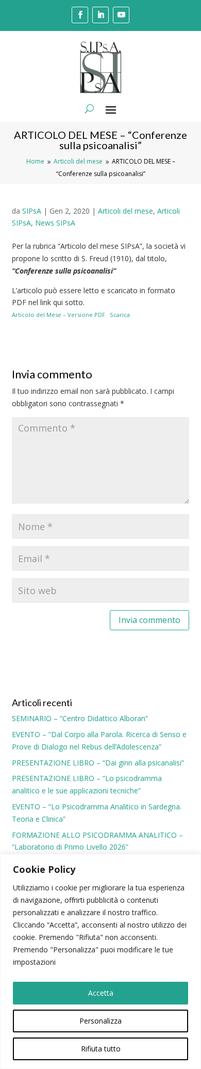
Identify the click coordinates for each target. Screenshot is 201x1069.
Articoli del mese (125, 211)
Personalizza (100, 1021)
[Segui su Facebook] (80, 15)
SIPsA (31, 211)
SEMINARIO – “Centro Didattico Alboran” (80, 718)
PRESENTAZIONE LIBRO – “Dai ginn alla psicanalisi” (98, 763)
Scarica (120, 314)
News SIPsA (55, 223)
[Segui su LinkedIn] (100, 15)
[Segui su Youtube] (121, 15)
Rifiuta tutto (101, 1049)
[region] (100, 961)
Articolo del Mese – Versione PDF (58, 314)
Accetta (100, 993)
